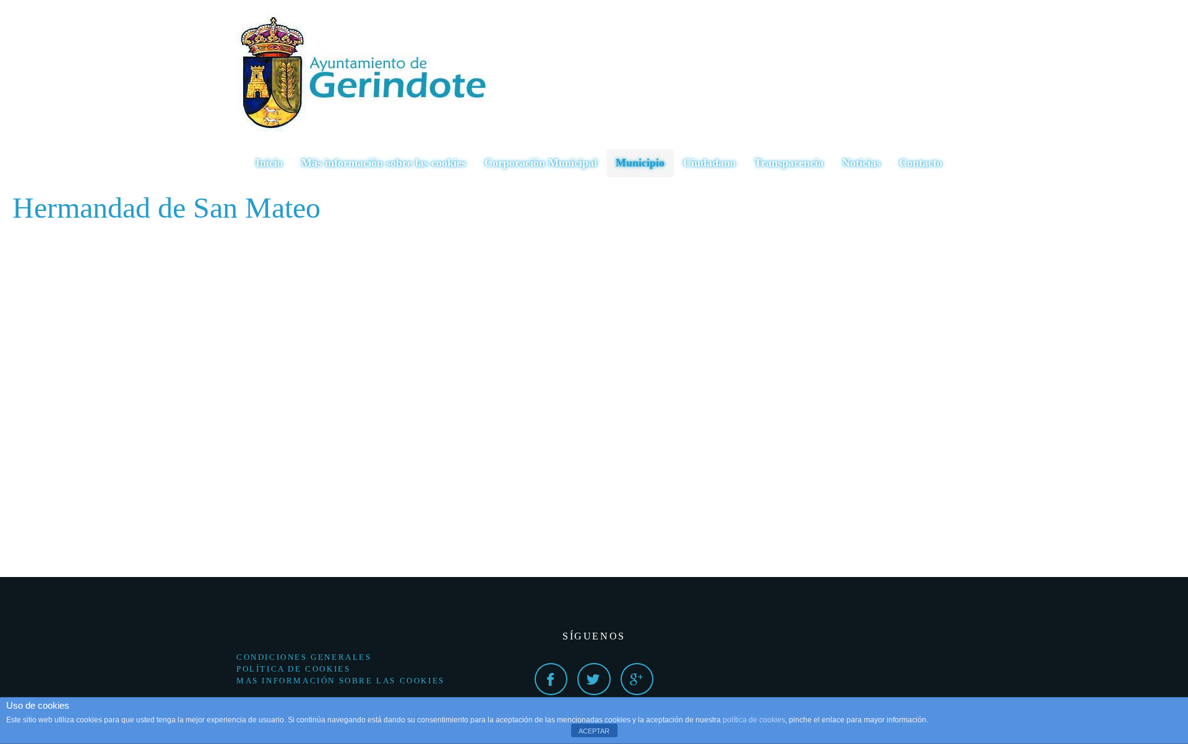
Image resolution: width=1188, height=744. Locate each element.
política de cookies (754, 720)
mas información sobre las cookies (340, 680)
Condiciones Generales (304, 657)
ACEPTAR (594, 731)
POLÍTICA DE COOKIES (293, 668)
